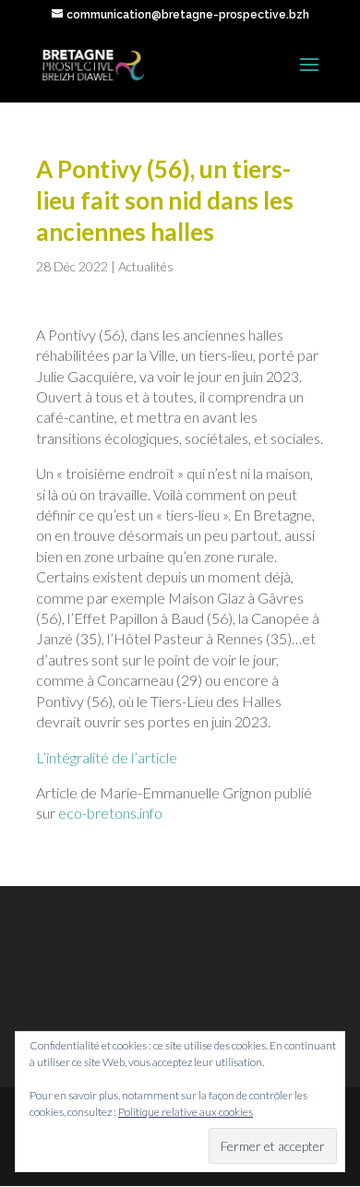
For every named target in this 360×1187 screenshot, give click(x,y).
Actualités (146, 266)
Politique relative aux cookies (185, 1112)
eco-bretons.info (110, 812)
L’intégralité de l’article (106, 757)
